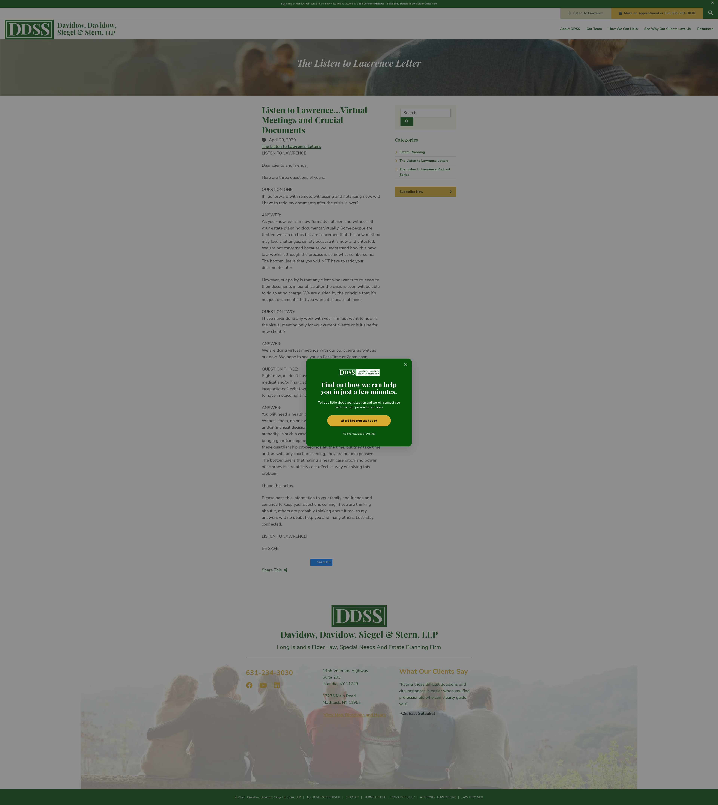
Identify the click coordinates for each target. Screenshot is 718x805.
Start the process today (359, 420)
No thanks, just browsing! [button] (359, 433)
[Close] (406, 364)
